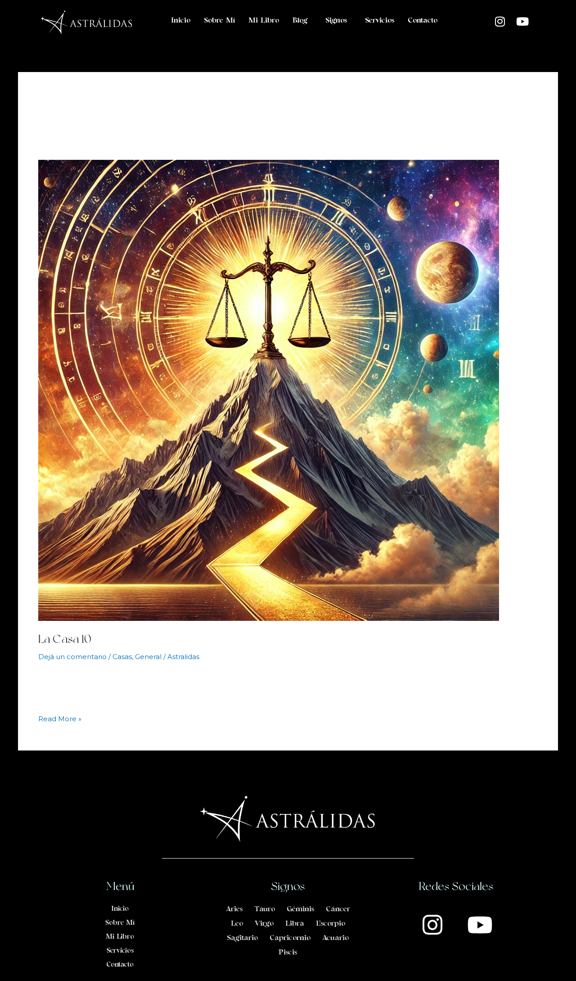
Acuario (335, 938)
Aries (234, 909)
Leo (237, 923)
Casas (122, 656)
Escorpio (330, 923)
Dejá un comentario (72, 656)
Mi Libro (263, 20)
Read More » (59, 718)
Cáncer (338, 909)
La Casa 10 (64, 639)
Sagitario (242, 938)
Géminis (300, 909)
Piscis (288, 952)
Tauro (264, 909)
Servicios (379, 20)
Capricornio (290, 938)
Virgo (264, 923)
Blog (299, 20)
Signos (336, 20)
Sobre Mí (219, 20)
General (148, 656)
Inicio (180, 20)
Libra (294, 923)
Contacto (422, 20)
